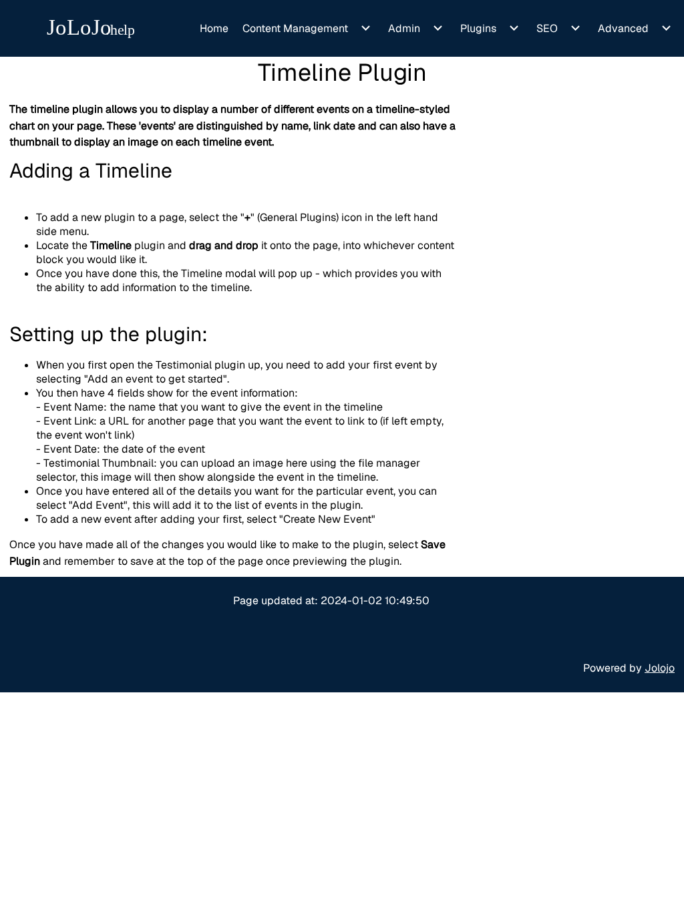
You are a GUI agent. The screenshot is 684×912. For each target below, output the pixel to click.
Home (214, 28)
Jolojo (660, 668)
